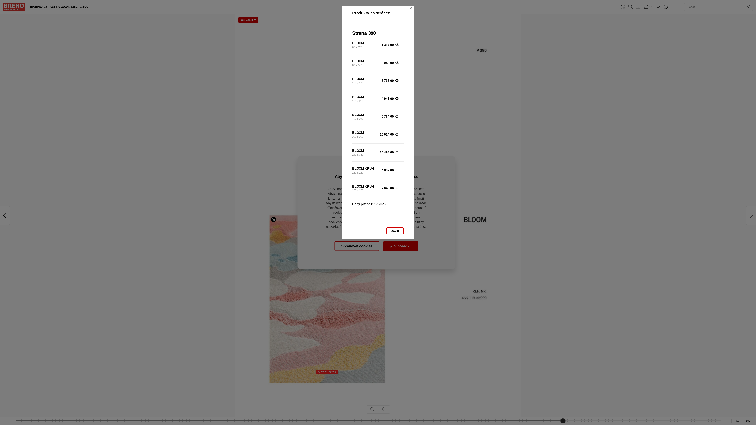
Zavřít (395, 230)
